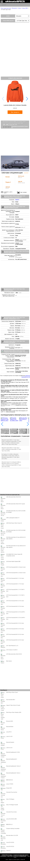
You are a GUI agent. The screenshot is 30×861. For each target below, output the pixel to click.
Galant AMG (25, 8)
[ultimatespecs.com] (15, 1)
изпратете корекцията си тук (26, 376)
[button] (27, 99)
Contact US (22, 859)
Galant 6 (17, 199)
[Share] (28, 4)
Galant (19, 8)
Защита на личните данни (14, 859)
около (7, 859)
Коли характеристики (6, 8)
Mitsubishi (14, 8)
